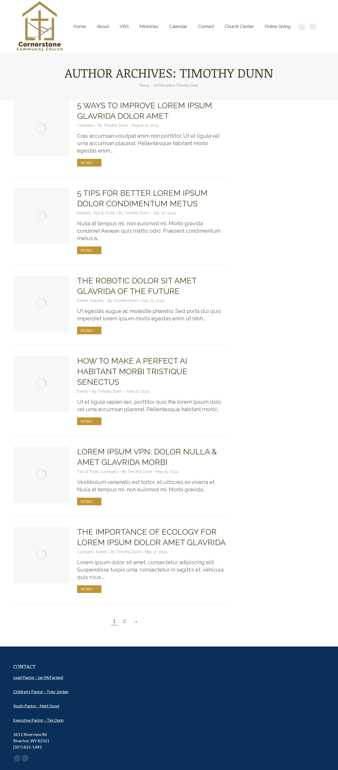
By (113, 125)
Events (82, 300)
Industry (84, 213)
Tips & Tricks (104, 213)
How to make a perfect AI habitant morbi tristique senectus (132, 371)
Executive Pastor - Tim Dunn (38, 720)
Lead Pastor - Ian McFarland (38, 677)
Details (86, 162)
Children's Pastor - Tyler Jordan (40, 691)
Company (85, 125)
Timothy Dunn (226, 72)
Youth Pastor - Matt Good (36, 706)
